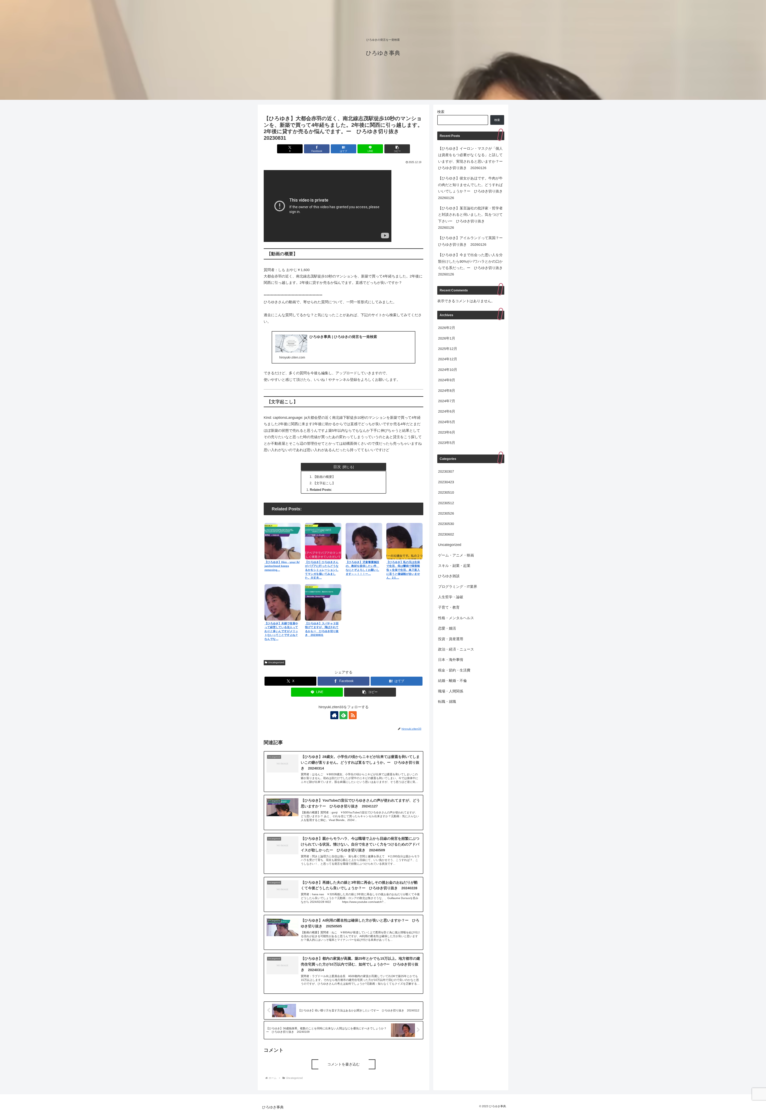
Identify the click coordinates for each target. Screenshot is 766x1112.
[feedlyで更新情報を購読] (343, 715)
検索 (440, 112)
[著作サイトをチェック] (334, 715)
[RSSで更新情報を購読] (353, 715)
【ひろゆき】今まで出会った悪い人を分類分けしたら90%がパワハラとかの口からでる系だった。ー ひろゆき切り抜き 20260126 (471, 264)
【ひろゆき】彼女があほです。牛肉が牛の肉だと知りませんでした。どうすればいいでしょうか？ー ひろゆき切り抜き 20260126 (471, 188)
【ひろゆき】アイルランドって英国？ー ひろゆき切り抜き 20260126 (471, 241)
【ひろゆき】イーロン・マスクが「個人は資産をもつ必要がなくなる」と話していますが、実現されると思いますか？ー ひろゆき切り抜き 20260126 (471, 158)
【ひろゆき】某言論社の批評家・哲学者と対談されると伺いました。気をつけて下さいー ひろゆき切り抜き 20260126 (470, 218)
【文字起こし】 (324, 483)
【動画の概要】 (324, 476)
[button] (397, 148)
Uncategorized (276, 662)
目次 (337, 466)
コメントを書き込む (343, 1064)
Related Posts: (321, 489)
